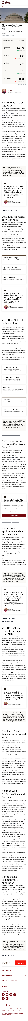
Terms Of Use (4, 1008)
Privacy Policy (20, 1008)
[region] (14, 510)
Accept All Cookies (14, 515)
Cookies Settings (14, 511)
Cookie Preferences (12, 1008)
